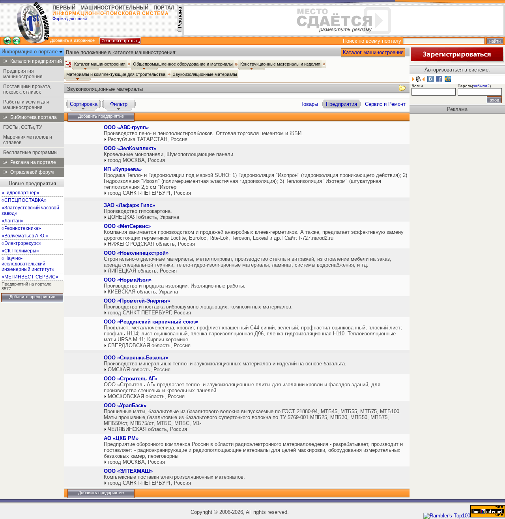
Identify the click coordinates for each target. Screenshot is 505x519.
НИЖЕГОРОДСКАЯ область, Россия (151, 244)
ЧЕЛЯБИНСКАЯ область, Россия (147, 429)
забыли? (481, 86)
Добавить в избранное (72, 40)
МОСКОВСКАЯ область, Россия (146, 396)
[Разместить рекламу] (179, 31)
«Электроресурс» (21, 243)
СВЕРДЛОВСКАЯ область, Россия (149, 345)
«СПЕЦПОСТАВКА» (24, 200)
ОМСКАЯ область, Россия (139, 369)
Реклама (457, 109)
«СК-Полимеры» (20, 251)
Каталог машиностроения (373, 52)
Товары (309, 104)
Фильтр (118, 104)
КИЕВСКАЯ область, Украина (143, 292)
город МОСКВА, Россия (136, 160)
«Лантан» (13, 221)
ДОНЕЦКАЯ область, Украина (143, 217)
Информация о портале (30, 52)
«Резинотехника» (21, 228)
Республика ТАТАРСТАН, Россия (147, 139)
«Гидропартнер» (20, 193)
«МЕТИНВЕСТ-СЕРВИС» (30, 277)
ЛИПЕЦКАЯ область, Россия (142, 271)
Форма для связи (69, 18)
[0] (83, 135)
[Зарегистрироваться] (457, 61)
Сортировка (83, 104)
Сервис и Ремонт (385, 104)
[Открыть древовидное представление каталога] (68, 64)
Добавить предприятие (32, 296)
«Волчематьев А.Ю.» (25, 236)
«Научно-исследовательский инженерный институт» (28, 264)
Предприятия (341, 104)
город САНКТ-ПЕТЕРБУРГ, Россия (149, 193)
